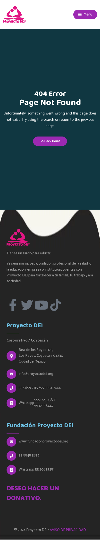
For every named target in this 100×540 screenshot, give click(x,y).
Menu (87, 14)
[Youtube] (41, 305)
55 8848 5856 (29, 455)
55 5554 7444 (50, 388)
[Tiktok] (56, 305)
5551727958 (43, 400)
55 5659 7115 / (29, 388)
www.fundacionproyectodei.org (43, 441)
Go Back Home (50, 141)
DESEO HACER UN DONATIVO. (33, 494)
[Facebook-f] (13, 305)
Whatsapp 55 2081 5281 (36, 469)
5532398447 (43, 406)
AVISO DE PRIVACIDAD (68, 530)
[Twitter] (27, 305)
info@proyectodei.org (36, 374)
